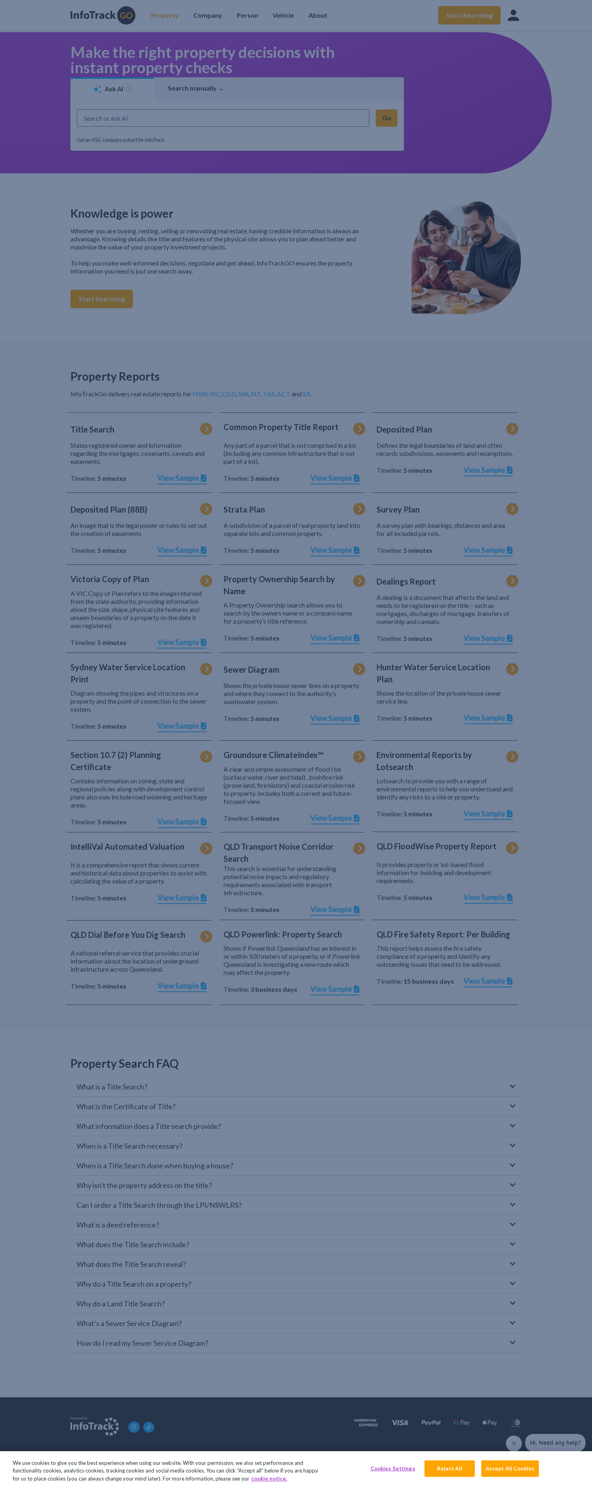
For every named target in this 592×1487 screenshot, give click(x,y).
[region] (296, 1469)
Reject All (449, 1468)
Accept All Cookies (510, 1468)
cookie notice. (269, 1478)
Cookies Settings (393, 1468)
